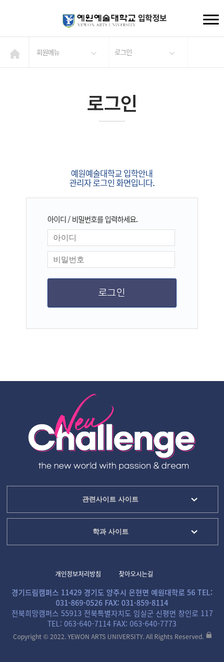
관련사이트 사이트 (110, 499)
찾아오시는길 (136, 574)
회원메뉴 (47, 52)
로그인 (123, 52)
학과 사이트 (111, 531)
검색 (16, 21)
